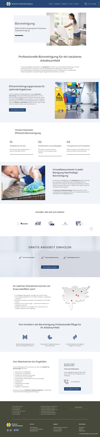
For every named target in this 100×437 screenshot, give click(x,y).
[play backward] (18, 223)
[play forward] (82, 223)
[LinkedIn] (8, 430)
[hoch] (91, 228)
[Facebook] (11, 430)
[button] (57, 4)
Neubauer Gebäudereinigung (22, 4)
